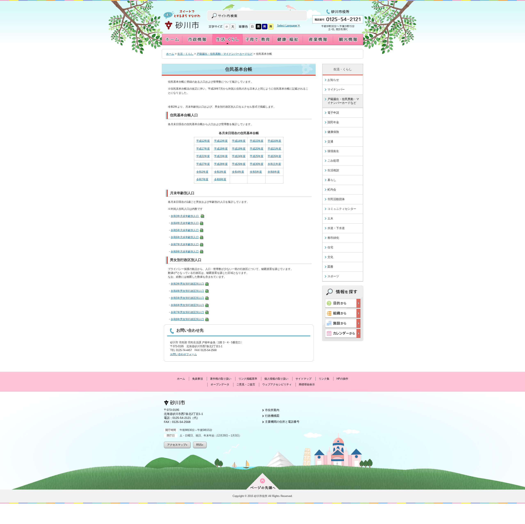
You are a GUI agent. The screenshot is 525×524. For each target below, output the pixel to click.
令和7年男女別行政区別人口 (187, 312)
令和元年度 (274, 164)
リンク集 (324, 378)
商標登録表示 (307, 384)
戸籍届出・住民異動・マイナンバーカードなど (225, 53)
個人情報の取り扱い (276, 378)
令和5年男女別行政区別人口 (187, 297)
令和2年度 (202, 171)
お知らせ (333, 79)
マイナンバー (336, 89)
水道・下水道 (336, 228)
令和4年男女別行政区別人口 (187, 290)
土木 (330, 218)
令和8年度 (220, 179)
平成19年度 (238, 148)
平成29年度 (238, 164)
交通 (330, 141)
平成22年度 (203, 156)
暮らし (332, 180)
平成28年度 (221, 164)
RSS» (199, 444)
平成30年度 (256, 164)
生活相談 (333, 170)
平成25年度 (256, 156)
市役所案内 (272, 410)
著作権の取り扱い (220, 378)
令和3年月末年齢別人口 (185, 216)
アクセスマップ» (177, 444)
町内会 (332, 189)
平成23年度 (221, 156)
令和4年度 (238, 171)
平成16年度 (274, 140)
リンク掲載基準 (248, 378)
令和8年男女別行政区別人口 (187, 319)
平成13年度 (221, 140)
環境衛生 (333, 151)
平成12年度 (203, 140)
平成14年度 (238, 140)
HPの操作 (342, 378)
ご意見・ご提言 (245, 384)
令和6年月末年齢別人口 (185, 237)
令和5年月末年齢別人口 (185, 230)
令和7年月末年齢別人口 (185, 244)
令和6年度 (274, 171)
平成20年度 (256, 148)
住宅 (330, 247)
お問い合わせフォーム (183, 354)
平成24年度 (238, 156)
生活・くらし (185, 53)
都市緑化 (333, 237)
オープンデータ (220, 384)
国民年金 (333, 122)
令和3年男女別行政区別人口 (187, 283)
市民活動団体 (336, 199)
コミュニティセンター (342, 208)
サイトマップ (304, 378)
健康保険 (333, 132)
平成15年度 (256, 140)
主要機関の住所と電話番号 (282, 421)
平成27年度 (203, 164)
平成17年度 (203, 148)
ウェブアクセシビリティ (277, 384)
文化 (330, 257)
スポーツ (333, 276)
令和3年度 (220, 171)
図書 (330, 266)
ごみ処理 (333, 160)
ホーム (170, 53)
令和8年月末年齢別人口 (185, 251)
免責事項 (197, 378)
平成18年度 (221, 148)
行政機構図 (272, 415)
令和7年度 (202, 179)
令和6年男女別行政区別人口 (187, 305)
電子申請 (333, 112)
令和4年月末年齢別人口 (185, 223)
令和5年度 (256, 171)
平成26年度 (274, 156)
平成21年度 (274, 148)
